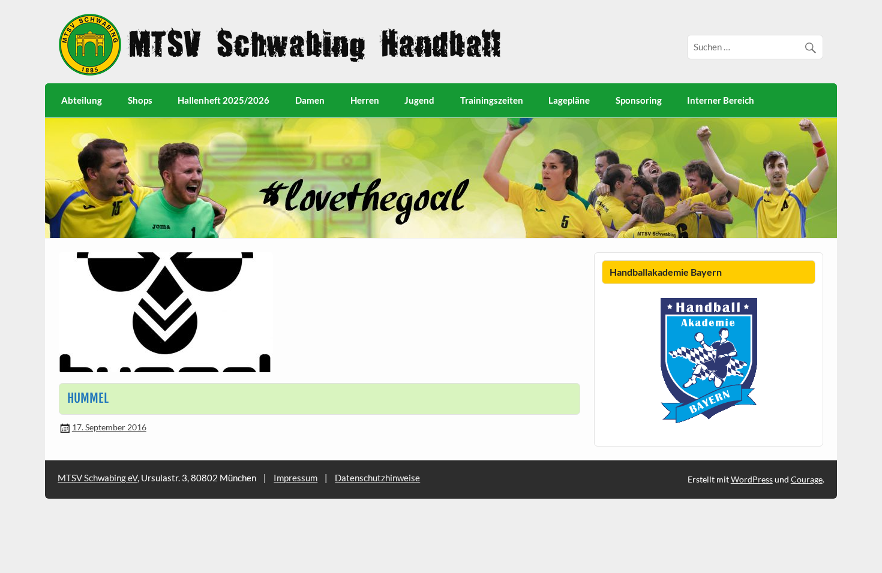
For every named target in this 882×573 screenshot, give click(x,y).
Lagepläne (569, 100)
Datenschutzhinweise (377, 477)
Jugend (419, 100)
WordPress (752, 479)
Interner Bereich (720, 100)
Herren (364, 100)
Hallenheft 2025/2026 (223, 100)
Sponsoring (639, 100)
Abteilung (81, 100)
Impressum (295, 477)
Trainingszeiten (491, 100)
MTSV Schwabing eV (97, 477)
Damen (310, 100)
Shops (140, 100)
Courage (807, 479)
